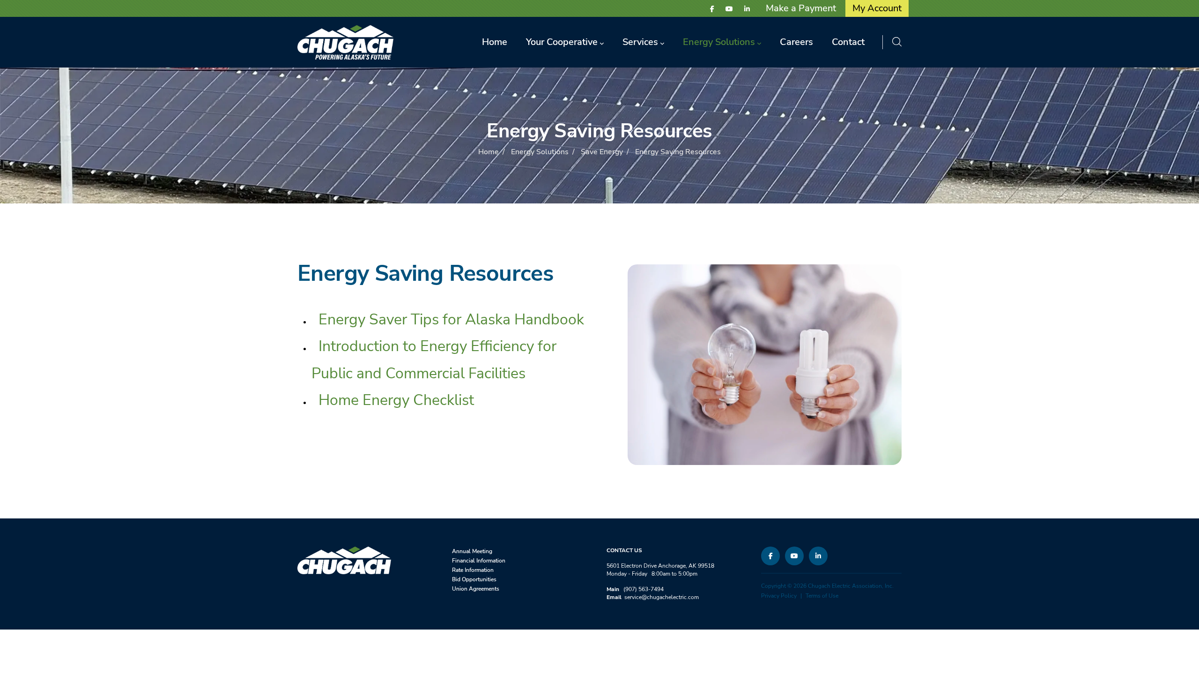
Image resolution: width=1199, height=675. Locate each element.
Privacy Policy (779, 596)
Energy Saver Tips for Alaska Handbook (451, 319)
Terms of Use (822, 596)
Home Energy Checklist (396, 400)
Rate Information (473, 570)
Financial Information (478, 560)
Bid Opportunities (474, 579)
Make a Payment (801, 8)
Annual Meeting (472, 551)
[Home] (345, 42)
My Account (877, 8)
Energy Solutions (540, 152)
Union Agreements (475, 588)
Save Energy (602, 152)
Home (488, 152)
